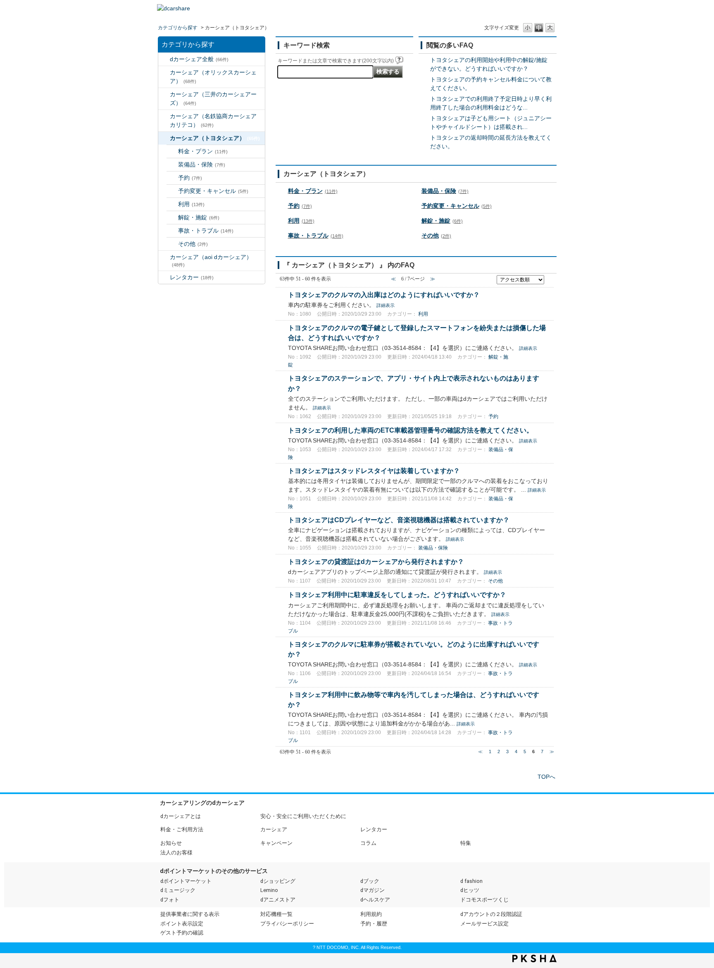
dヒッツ (469, 890)
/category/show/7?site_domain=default (164, 277)
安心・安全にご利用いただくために (303, 816)
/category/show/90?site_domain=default (164, 257)
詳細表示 (385, 305)
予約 (190, 177)
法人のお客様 (176, 852)
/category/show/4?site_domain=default (164, 94)
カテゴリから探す (178, 28)
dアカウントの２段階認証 (491, 914)
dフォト (169, 900)
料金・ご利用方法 (181, 829)
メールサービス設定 (484, 923)
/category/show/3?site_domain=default (164, 72)
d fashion (471, 881)
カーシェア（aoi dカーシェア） (211, 260)
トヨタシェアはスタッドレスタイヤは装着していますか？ (374, 470)
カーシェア (273, 829)
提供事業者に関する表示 (189, 914)
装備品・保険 (201, 164)
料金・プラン (203, 151)
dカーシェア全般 (199, 59)
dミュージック (177, 890)
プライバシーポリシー (287, 923)
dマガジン (372, 890)
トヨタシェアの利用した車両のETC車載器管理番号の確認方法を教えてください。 (410, 430)
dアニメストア (277, 900)
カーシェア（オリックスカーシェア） (213, 76)
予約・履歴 (373, 923)
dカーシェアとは (180, 816)
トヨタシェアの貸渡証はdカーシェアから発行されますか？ (376, 561)
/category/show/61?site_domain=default (164, 138)
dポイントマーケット (186, 881)
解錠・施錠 (198, 217)
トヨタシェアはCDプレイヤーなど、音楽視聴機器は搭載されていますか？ (398, 519)
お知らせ (171, 843)
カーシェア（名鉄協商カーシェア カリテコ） (216, 120)
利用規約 (371, 914)
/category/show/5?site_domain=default (164, 116)
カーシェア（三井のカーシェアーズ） (213, 98)
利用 (191, 204)
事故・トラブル (205, 230)
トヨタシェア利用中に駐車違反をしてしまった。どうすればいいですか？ (397, 594)
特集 (465, 843)
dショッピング (277, 881)
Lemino (269, 890)
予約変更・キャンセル (213, 191)
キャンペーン (276, 843)
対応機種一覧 (276, 914)
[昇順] (549, 277)
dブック (369, 881)
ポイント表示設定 (181, 923)
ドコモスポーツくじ (484, 900)
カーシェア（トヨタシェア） (215, 138)
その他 (193, 243)
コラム (368, 843)
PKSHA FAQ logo (534, 958)
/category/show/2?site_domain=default (164, 59)
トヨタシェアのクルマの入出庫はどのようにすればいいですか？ (384, 294)
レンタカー (192, 277)
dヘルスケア (375, 900)
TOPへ (546, 776)
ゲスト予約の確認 (181, 933)
